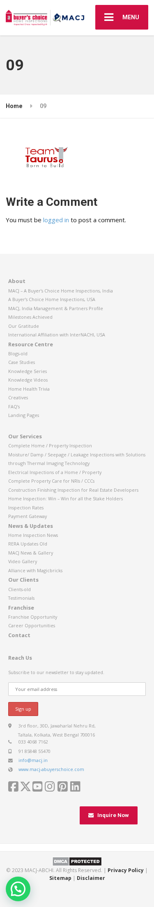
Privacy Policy (126, 870)
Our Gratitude (23, 326)
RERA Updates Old (27, 544)
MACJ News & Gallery (30, 553)
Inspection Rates (26, 507)
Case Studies (21, 362)
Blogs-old (18, 353)
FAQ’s (14, 406)
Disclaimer (91, 878)
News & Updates (30, 525)
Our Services (25, 436)
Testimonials (21, 598)
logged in (56, 220)
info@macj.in (33, 760)
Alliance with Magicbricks (35, 570)
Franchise (21, 607)
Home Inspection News (33, 535)
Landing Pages (23, 415)
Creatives (18, 397)
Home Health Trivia (29, 389)
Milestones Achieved (30, 317)
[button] (18, 889)
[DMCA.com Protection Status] (77, 860)
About (16, 281)
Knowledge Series (27, 371)
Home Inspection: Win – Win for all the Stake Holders (65, 498)
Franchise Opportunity (32, 617)
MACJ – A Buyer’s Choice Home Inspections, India (60, 291)
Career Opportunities (31, 625)
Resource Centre (30, 344)
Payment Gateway (27, 516)
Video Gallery (22, 561)
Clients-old (19, 589)
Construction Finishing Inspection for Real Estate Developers (73, 490)
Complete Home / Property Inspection (50, 445)
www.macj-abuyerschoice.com (51, 769)
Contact (19, 635)
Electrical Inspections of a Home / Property (54, 472)
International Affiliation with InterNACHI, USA (56, 334)
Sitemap (60, 878)
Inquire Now (113, 815)
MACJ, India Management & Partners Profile (55, 308)
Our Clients (23, 579)
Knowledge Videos (28, 380)
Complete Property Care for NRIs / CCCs (51, 481)
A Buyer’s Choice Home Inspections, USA (51, 299)
